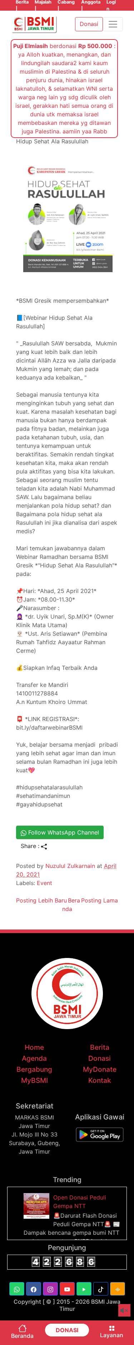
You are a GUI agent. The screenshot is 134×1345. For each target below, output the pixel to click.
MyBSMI (34, 1080)
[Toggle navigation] (113, 24)
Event (44, 882)
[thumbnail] (37, 1205)
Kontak (99, 1080)
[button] (16, 1289)
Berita (99, 1047)
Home (34, 1047)
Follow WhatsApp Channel (62, 832)
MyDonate (99, 1069)
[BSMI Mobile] (100, 1134)
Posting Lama (99, 900)
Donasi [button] (89, 23)
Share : (31, 845)
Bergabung (34, 1069)
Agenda (34, 1058)
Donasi (99, 1058)
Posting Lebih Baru (41, 900)
